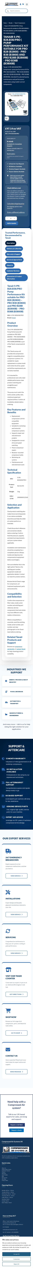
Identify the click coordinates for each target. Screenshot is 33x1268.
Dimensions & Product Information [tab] (14, 278)
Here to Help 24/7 (9, 1216)
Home (5, 23)
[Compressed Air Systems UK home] (11, 4)
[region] (16, 1252)
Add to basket (11, 223)
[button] (7, 118)
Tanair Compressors (20, 23)
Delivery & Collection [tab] (14, 248)
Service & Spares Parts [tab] (14, 260)
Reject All (16, 1264)
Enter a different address (16, 212)
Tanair (14, 318)
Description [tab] (11, 243)
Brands (10, 23)
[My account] (20, 4)
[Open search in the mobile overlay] (16, 11)
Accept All (17, 1254)
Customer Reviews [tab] (13, 271)
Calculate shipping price (15, 204)
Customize (16, 1259)
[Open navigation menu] (27, 4)
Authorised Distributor (11, 1236)
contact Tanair (20, 649)
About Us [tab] (10, 265)
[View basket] (23, 4)
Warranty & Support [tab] (13, 254)
